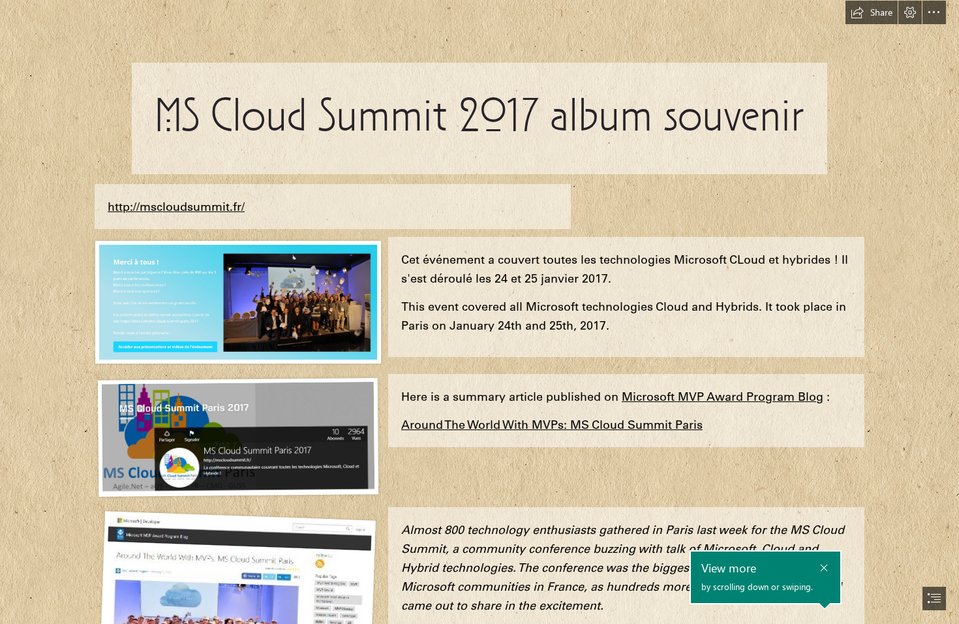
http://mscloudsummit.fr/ (176, 206)
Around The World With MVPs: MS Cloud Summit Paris (552, 424)
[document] (479, 312)
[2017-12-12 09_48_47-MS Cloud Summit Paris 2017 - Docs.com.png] (237, 436)
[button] (871, 12)
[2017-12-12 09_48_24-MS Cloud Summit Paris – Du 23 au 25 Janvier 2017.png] (237, 301)
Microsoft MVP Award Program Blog (722, 396)
